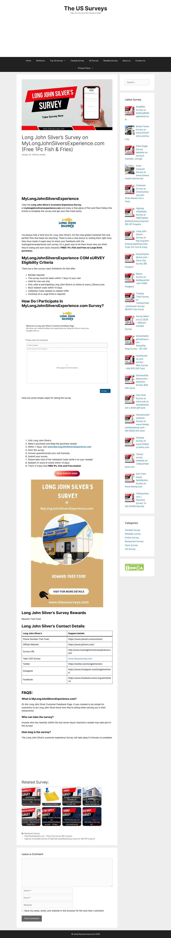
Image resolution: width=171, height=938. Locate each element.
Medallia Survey (110, 60)
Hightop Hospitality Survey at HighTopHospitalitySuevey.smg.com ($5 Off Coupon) (59, 839)
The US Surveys (85, 8)
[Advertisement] (85, 38)
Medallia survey (133, 534)
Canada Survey (77, 60)
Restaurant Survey (32, 833)
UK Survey (93, 60)
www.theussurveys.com (80, 658)
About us (126, 60)
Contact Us (140, 60)
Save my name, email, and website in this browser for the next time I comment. (64, 910)
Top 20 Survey (56, 60)
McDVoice (40, 60)
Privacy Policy (84, 68)
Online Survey (132, 537)
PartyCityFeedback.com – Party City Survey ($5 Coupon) (48, 836)
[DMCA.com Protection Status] (134, 569)
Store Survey (131, 545)
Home (28, 60)
